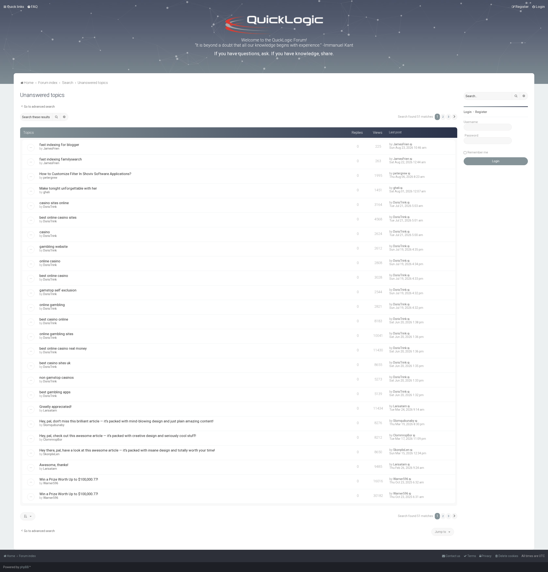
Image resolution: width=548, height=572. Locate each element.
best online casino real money (63, 348)
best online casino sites (57, 217)
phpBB (24, 567)
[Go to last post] (411, 144)
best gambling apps (54, 392)
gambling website (53, 246)
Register (481, 112)
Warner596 (50, 483)
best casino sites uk (54, 363)
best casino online (53, 319)
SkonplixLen (51, 454)
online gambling (52, 305)
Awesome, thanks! (53, 465)
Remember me (478, 152)
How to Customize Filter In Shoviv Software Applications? (85, 174)
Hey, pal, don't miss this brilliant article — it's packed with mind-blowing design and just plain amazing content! (126, 421)
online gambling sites (56, 334)
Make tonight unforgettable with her (68, 188)
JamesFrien (51, 148)
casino (44, 232)
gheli (46, 192)
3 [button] (448, 116)
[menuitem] (32, 7)
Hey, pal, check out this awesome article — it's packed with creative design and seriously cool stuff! (117, 436)
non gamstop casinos (56, 377)
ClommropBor (52, 439)
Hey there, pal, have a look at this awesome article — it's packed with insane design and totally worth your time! (127, 450)
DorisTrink (50, 206)
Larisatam (50, 410)
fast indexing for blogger (59, 145)
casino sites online (54, 203)
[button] (454, 117)
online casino (49, 261)
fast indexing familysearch (60, 159)
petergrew (50, 177)
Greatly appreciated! (55, 406)
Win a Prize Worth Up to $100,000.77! (68, 479)
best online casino (53, 275)
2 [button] (443, 116)
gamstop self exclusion (57, 290)
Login (468, 112)
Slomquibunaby (53, 425)
